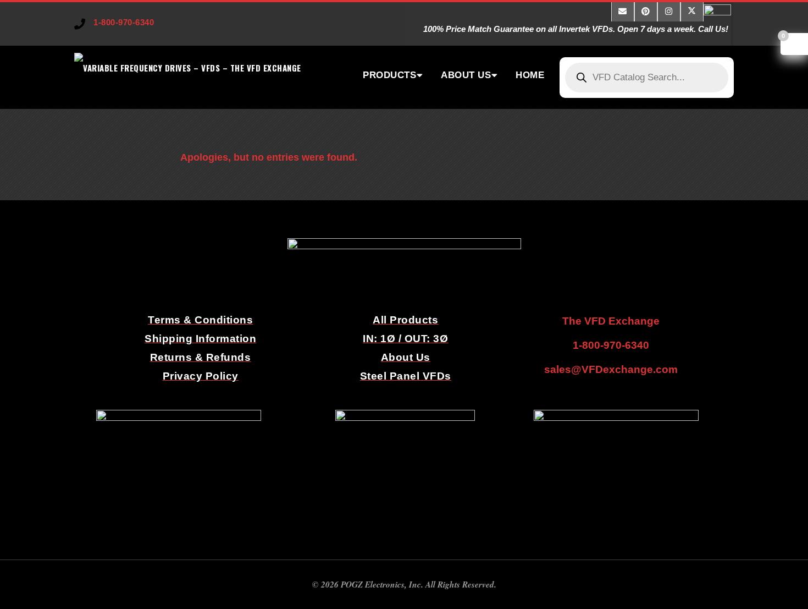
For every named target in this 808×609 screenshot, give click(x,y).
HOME (530, 75)
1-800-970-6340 (123, 22)
